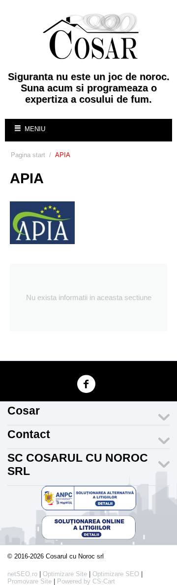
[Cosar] (91, 36)
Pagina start (28, 155)
